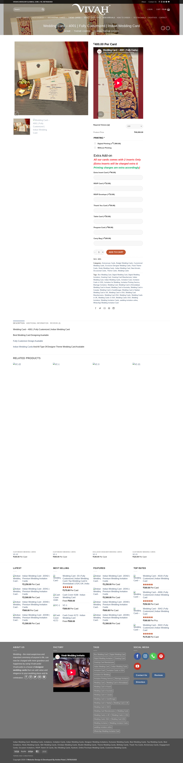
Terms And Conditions (23, 756)
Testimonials (139, 18)
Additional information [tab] (37, 323)
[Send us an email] (164, 2)
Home (18, 18)
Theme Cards (74, 18)
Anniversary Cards (108, 263)
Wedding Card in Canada (103, 695)
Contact (163, 18)
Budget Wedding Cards (124, 263)
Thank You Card (104, 205)
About (144, 2)
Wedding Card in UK (100, 292)
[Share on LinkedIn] (114, 308)
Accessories (38, 18)
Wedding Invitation (100, 723)
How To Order (123, 18)
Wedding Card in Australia (120, 287)
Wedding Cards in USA (106, 298)
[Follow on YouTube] (168, 2)
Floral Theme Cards (106, 31)
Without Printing (105, 148)
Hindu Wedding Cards (106, 268)
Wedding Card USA (112, 295)
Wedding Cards (123, 271)
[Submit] (43, 9)
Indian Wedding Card (122, 268)
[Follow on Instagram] (161, 2)
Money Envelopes (92, 18)
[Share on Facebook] (96, 308)
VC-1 (55, 554)
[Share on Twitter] (100, 308)
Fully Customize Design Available (28, 341)
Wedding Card (113, 285)
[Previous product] (168, 28)
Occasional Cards (56, 18)
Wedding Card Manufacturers (104, 711)
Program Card (103, 227)
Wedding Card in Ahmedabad (129, 285)
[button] (149, 9)
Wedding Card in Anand (101, 287)
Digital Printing (109, 144)
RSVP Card (102, 183)
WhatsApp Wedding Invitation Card (106, 303)
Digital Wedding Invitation (103, 658)
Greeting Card (106, 277)
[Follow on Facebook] (159, 2)
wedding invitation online (129, 300)
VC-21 (135, 554)
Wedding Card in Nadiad (130, 290)
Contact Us (153, 2)
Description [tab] (19, 323)
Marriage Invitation (100, 285)
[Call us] (153, 656)
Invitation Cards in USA (115, 670)
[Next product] (163, 28)
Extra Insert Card (105, 172)
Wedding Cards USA (123, 298)
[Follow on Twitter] (35, 677)
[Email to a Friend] (105, 308)
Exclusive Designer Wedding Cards (118, 266)
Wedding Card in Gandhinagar (110, 290)
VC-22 (15, 554)
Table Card (102, 216)
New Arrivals (109, 18)
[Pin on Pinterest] (109, 308)
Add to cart (116, 252)
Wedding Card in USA (117, 292)
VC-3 (95, 554)
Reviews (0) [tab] (55, 323)
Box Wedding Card (104, 275)
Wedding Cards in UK (102, 715)
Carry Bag (102, 238)
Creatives (152, 18)
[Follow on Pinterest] (166, 2)
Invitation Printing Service (130, 282)
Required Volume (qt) (101, 125)
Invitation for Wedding (112, 282)
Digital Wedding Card (119, 275)
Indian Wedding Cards (112, 280)
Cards (26, 18)
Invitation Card (126, 280)
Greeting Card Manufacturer (122, 277)
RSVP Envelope (104, 194)
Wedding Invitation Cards (110, 300)
